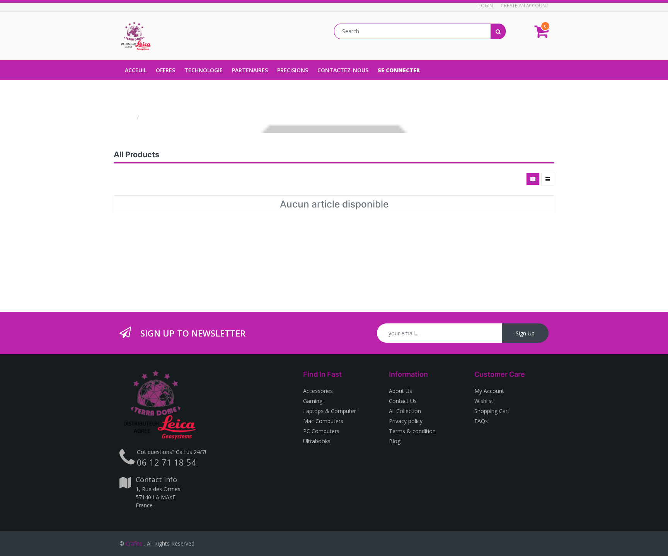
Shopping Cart (492, 411)
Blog (394, 441)
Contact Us (403, 401)
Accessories (318, 390)
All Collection (405, 411)
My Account (489, 390)
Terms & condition (412, 431)
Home (127, 117)
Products (155, 117)
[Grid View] (533, 179)
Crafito (134, 543)
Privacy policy (406, 421)
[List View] (547, 179)
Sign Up (525, 333)
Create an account (525, 5)
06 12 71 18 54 (166, 462)
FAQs (481, 421)
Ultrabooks (317, 441)
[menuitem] (135, 70)
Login (486, 5)
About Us (400, 390)
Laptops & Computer (329, 411)
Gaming (312, 401)
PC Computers (321, 431)
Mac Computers (323, 421)
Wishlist (483, 401)
